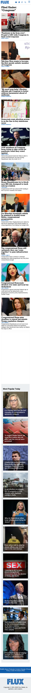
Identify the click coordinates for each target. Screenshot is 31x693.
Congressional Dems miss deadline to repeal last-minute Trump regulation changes (14, 319)
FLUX (2, 669)
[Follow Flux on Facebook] (22, 2)
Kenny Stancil (5, 38)
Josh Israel (4, 187)
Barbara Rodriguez (6, 96)
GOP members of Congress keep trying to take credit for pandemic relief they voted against (13, 150)
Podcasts (12, 669)
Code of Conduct (16, 670)
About (6, 669)
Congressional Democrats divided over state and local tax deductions (14, 285)
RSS (23, 670)
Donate (23, 669)
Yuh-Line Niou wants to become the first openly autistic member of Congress (15, 63)
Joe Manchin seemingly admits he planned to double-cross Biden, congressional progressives (14, 216)
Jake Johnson (4, 288)
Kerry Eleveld (5, 154)
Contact (18, 669)
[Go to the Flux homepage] (5, 3)
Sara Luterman (5, 66)
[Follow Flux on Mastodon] (16, 2)
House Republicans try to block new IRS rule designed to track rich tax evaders (14, 184)
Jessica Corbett (5, 255)
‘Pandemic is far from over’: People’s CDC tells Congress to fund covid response (15, 35)
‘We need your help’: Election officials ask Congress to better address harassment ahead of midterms (14, 92)
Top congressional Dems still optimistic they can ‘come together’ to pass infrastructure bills (14, 251)
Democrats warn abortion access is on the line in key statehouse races (15, 121)
